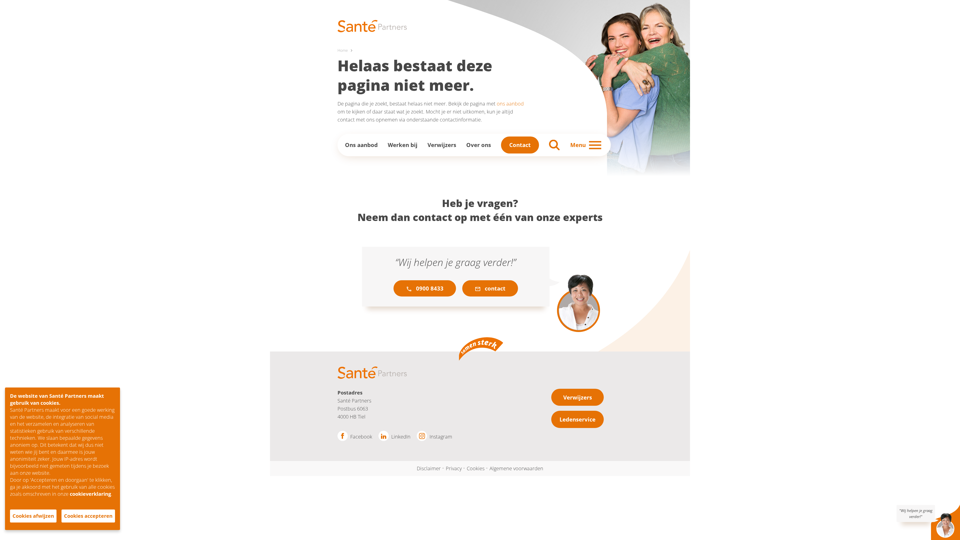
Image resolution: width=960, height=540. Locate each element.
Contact (520, 144)
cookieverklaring (90, 493)
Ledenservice (578, 419)
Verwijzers (442, 144)
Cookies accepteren (88, 515)
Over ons (478, 144)
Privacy (454, 468)
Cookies (475, 468)
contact (494, 288)
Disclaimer (429, 468)
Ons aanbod (361, 144)
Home (343, 50)
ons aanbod (510, 103)
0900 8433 (429, 288)
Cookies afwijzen (33, 515)
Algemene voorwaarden (516, 468)
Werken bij (403, 144)
